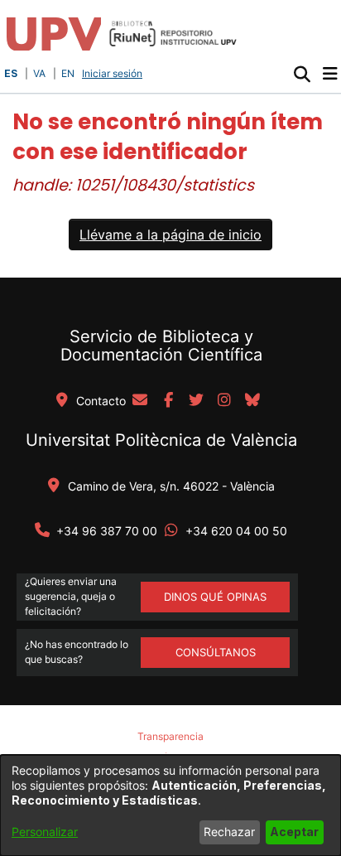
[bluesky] (252, 401)
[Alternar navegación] (330, 73)
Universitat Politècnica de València (161, 440)
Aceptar (294, 832)
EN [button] (67, 73)
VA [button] (39, 73)
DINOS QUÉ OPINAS (215, 596)
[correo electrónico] (140, 401)
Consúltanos (215, 652)
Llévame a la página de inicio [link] (170, 234)
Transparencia (170, 736)
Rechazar (229, 832)
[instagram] (224, 401)
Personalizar (45, 832)
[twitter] (196, 401)
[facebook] (168, 401)
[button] (301, 74)
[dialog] (170, 805)
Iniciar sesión (114, 73)
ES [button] (10, 73)
